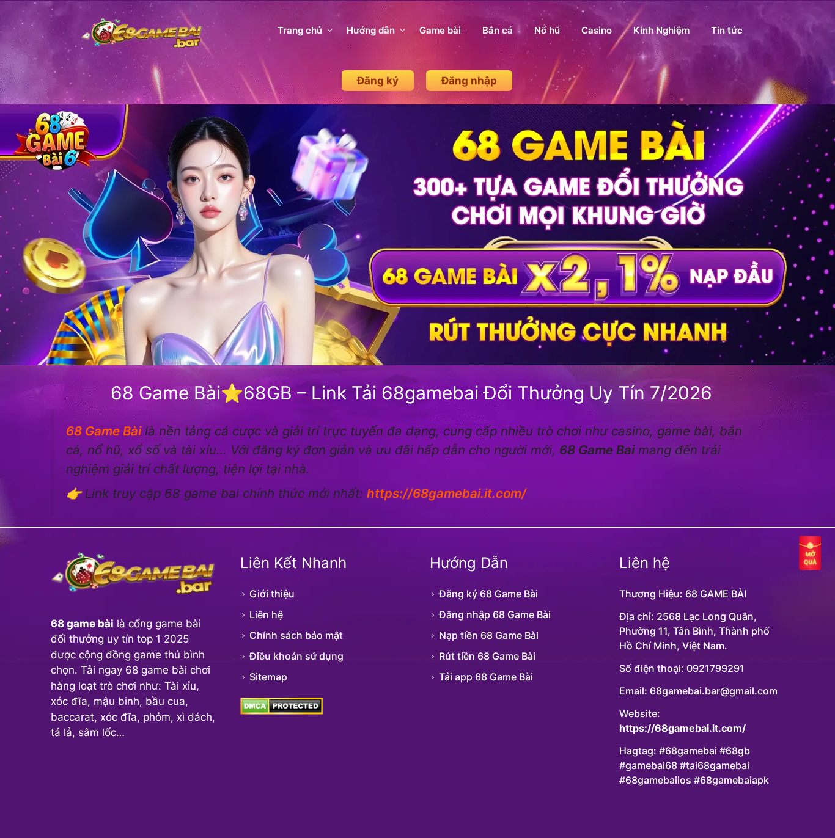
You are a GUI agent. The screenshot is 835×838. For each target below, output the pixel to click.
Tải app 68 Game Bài (486, 677)
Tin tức (727, 30)
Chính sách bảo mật (296, 635)
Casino (596, 30)
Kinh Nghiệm (661, 30)
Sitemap (268, 677)
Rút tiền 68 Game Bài (487, 656)
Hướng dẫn (371, 30)
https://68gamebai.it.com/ (682, 728)
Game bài (440, 30)
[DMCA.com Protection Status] (281, 711)
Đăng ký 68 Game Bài (488, 594)
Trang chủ (300, 30)
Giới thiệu (272, 594)
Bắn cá (497, 30)
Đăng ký (378, 81)
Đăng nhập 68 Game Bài (495, 614)
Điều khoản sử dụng (296, 656)
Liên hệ (266, 614)
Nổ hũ (547, 30)
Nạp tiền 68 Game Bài (489, 635)
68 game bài (82, 624)
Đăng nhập (469, 81)
